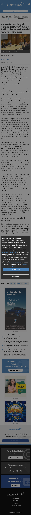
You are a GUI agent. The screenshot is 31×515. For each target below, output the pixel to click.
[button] (15, 276)
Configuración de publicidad (14, 262)
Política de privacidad (12, 266)
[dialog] (15, 257)
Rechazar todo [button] (16, 273)
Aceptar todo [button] (16, 269)
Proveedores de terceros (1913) (9, 252)
